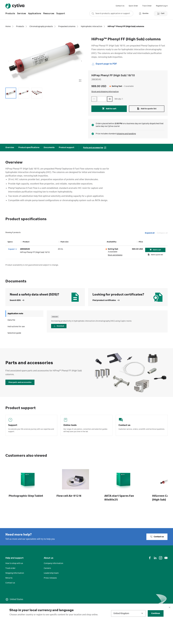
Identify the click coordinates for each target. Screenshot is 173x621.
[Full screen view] (80, 80)
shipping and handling (126, 134)
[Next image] (81, 61)
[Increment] (109, 99)
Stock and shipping (115, 255)
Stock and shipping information (105, 92)
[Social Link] (149, 557)
